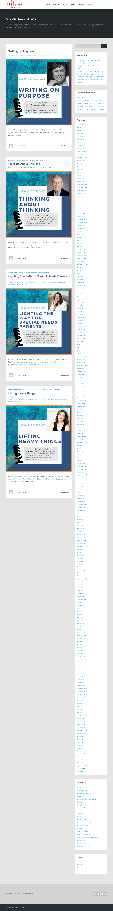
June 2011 (80, 647)
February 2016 (81, 496)
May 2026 (80, 133)
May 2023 (80, 240)
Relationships (81, 840)
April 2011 (80, 653)
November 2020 (82, 329)
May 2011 (79, 650)
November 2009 (82, 691)
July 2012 (79, 611)
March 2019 (80, 389)
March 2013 (80, 591)
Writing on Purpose (21, 51)
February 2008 (81, 751)
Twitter (64, 4)
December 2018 (82, 398)
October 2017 (81, 439)
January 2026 (81, 145)
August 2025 (81, 160)
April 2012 (80, 620)
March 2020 (80, 353)
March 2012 (80, 623)
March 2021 (80, 317)
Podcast (22, 48)
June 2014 (80, 555)
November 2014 (82, 540)
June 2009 (80, 703)
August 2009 (81, 697)
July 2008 (80, 736)
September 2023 (82, 228)
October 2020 (81, 332)
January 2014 (81, 570)
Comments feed (82, 868)
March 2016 (80, 493)
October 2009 (81, 694)
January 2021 (81, 323)
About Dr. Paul (88, 97)
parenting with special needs (51, 282)
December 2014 (82, 537)
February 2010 (81, 683)
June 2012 (80, 614)
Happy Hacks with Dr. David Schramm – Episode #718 (89, 67)
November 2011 (81, 635)
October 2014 (81, 543)
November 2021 (82, 294)
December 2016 (82, 466)
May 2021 (80, 312)
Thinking (49, 167)
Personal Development (84, 823)
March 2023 (80, 246)
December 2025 (82, 148)
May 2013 (80, 585)
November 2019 (82, 365)
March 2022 (80, 282)
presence (64, 399)
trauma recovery (27, 401)
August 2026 (81, 125)
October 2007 (81, 763)
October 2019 (81, 368)
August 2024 (81, 196)
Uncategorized (81, 843)
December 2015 (81, 501)
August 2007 (81, 769)
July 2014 (79, 552)
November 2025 (82, 151)
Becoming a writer (34, 55)
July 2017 (79, 448)
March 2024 (80, 211)
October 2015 (81, 507)
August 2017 (80, 445)
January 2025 (81, 181)
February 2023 (81, 249)
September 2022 (82, 264)
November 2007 (82, 760)
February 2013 (81, 593)
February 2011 (81, 656)
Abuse (79, 787)
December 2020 (82, 326)
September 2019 (82, 371)
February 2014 (81, 567)
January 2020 (81, 359)
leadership (80, 811)
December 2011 (81, 632)
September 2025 (82, 157)
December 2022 (82, 255)
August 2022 (81, 267)
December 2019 (82, 362)
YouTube (72, 4)
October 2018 (81, 404)
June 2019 (80, 380)
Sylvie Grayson (49, 55)
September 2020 (82, 335)
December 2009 (82, 688)
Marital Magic (81, 814)
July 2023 (80, 234)
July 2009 (80, 700)
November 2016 (82, 469)
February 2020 (81, 356)
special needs (24, 284)
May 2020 (80, 347)
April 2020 (80, 350)
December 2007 (82, 757)
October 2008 (81, 727)
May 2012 (80, 617)
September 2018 (82, 407)
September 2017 (82, 442)
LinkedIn (81, 4)
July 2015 (79, 516)
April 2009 (80, 709)
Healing (35, 399)
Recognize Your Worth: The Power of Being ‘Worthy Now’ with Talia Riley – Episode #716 (90, 75)
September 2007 (82, 766)
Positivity (42, 55)
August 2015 (80, 513)
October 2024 (81, 190)
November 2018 (82, 401)
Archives (47, 4)
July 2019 (79, 377)
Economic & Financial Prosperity (86, 799)
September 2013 (82, 579)
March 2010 (80, 680)
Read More (65, 146)
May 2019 (80, 383)
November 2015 (82, 504)
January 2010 (81, 686)
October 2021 (81, 297)
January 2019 (81, 395)
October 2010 (81, 662)
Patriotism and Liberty (83, 820)
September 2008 (82, 730)
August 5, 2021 (12, 397)
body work (17, 399)
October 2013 (81, 576)
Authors (27, 55)
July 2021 (79, 306)
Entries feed (80, 865)
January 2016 (81, 499)
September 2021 (82, 300)
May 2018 (80, 418)
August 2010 (80, 665)
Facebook (56, 4)
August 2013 (80, 582)
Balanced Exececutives (84, 793)
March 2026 (80, 139)
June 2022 (80, 273)
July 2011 (79, 644)
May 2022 (80, 276)
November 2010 (82, 659)
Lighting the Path (18, 282)
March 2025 (80, 175)
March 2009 (80, 712)
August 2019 (80, 374)
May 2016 (80, 487)
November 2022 (82, 258)
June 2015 (80, 519)
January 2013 (81, 596)
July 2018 (79, 412)
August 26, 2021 (12, 55)
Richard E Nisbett (41, 167)
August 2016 (80, 478)
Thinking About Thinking (24, 163)
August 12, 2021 (12, 280)
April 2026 (80, 136)
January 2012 (81, 629)
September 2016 (82, 475)
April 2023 (80, 243)
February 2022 (81, 285)
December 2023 (82, 220)
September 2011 (82, 641)
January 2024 (81, 217)
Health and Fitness (14, 389)
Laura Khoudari (46, 399)
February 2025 (81, 178)
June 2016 (80, 484)
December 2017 (81, 433)
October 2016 (81, 472)
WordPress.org (81, 871)
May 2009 (80, 706)
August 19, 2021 (12, 167)
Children (79, 796)
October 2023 (81, 225)
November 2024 (82, 187)
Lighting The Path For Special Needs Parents (37, 276)
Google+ (89, 4)
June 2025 (80, 166)
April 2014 (80, 561)
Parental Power (25, 272)
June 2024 (80, 202)
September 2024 (82, 193)
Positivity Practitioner (83, 834)
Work (54, 55)
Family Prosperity (82, 805)
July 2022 (80, 270)
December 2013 (81, 573)
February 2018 (81, 427)
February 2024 (81, 214)
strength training (18, 401)
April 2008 (80, 745)
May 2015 (80, 522)
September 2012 (82, 605)
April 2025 (80, 172)
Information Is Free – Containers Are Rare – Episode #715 (90, 81)
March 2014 (80, 564)
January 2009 (81, 718)
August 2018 (80, 409)
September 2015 (82, 510)
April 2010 (80, 677)
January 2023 (81, 252)
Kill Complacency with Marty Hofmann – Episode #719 (89, 62)
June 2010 (80, 671)
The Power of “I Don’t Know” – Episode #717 (90, 71)
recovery (10, 401)
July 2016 (79, 481)
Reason (35, 167)
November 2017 (82, 436)
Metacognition (28, 167)
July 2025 (80, 163)
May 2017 (80, 454)
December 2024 (82, 184)
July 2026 (80, 128)
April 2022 (80, 279)
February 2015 (81, 531)
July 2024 (80, 199)
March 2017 (80, 460)
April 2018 (80, 421)
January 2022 (81, 288)
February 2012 (81, 626)
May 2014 (80, 558)
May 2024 (80, 205)
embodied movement (27, 399)
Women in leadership (42, 272)
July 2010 (79, 668)
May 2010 (80, 674)
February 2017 (81, 463)
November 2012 (82, 599)
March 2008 (80, 748)
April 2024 (80, 208)
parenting (40, 282)
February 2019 (81, 392)
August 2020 (81, 338)
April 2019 (80, 386)
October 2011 (81, 638)
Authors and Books (14, 48)
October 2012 (81, 602)
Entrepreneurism (82, 802)
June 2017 (80, 451)
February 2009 (81, 715)
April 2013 (80, 588)
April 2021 (80, 315)
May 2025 (80, 169)
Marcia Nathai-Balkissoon (30, 282)
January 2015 (81, 534)
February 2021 (81, 320)
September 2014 (82, 546)
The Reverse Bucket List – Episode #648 (95, 100)
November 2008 (82, 724)
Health (39, 399)
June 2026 (80, 130)
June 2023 (80, 237)
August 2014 (80, 549)
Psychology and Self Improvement (36, 160)
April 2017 (80, 457)
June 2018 (80, 415)
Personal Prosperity (83, 826)
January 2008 (81, 754)
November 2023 (82, 223)
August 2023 (81, 231)
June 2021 (80, 309)
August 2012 (80, 608)
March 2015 (80, 528)
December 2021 (81, 291)
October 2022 (81, 261)
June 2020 (80, 344)
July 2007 (80, 772)
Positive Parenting (82, 832)
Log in (79, 862)
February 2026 (81, 142)
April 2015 (80, 525)
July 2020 (80, 341)
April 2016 (80, 490)
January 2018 (81, 430)
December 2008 (82, 721)
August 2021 (80, 303)
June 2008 (80, 739)
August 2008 (81, 733)
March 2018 (80, 424)
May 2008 (80, 742)
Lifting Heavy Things (21, 393)
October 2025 (81, 154)
